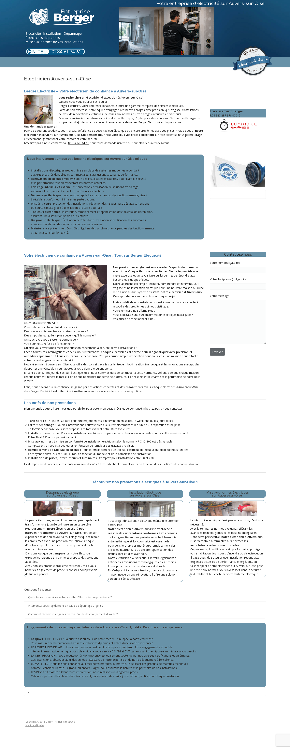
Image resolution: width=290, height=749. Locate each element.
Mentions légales (34, 725)
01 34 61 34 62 (67, 51)
